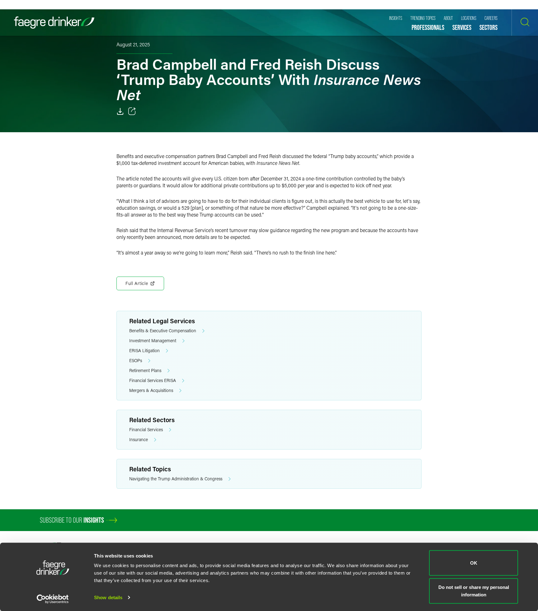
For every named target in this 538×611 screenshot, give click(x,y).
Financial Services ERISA (152, 380)
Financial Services (146, 429)
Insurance (138, 439)
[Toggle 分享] (132, 111)
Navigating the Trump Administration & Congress (175, 479)
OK (473, 563)
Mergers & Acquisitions (151, 390)
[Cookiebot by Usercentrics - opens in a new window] (53, 599)
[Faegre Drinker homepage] (54, 22)
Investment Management (152, 340)
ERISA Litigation (144, 350)
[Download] (120, 111)
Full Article (136, 283)
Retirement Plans (145, 370)
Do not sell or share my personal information (473, 590)
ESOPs (135, 360)
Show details (108, 597)
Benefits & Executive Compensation (162, 330)
